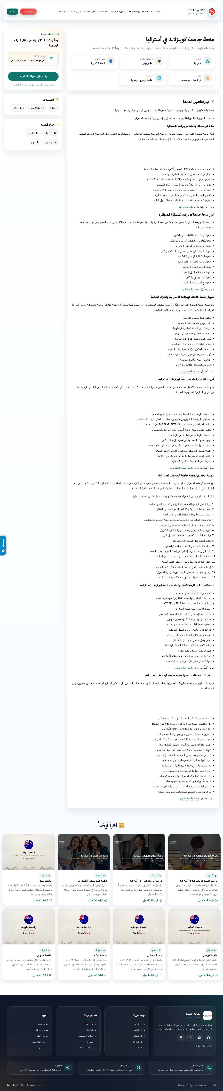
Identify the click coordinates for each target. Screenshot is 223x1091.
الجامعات (136, 11)
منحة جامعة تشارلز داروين (186, 668)
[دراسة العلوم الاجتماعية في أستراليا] (194, 852)
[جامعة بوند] (28, 852)
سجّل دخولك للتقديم (31, 76)
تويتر (33, 142)
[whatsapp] (190, 1037)
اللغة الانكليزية (37, 108)
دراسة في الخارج (120, 11)
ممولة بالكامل (18, 108)
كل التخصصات (136, 1047)
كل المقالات (137, 1041)
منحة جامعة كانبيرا (190, 289)
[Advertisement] (143, 153)
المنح (159, 11)
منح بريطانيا (40, 1030)
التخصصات (105, 11)
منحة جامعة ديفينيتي (189, 798)
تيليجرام (30, 133)
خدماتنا (90, 1030)
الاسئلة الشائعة (12, 1085)
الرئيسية (208, 1046)
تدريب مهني (76, 11)
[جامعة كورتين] (194, 926)
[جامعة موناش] (139, 926)
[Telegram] (199, 1037)
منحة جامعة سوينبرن (189, 371)
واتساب (49, 142)
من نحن (41, 1024)
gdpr (23, 1085)
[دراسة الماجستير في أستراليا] (84, 852)
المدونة (65, 11)
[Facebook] (208, 1037)
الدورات (148, 11)
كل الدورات (137, 1035)
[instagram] (181, 1037)
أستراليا (53, 108)
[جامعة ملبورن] (28, 926)
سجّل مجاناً (28, 11)
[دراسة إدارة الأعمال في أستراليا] (139, 852)
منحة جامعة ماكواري (189, 207)
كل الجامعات (137, 1030)
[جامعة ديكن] (84, 926)
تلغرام (12, 11)
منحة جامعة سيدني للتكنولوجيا (184, 468)
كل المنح (138, 1024)
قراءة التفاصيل (206, 901)
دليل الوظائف (89, 11)
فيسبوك (49, 133)
